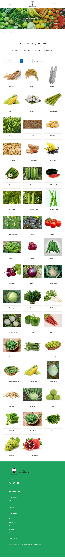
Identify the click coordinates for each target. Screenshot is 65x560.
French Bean (13, 357)
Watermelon (54, 185)
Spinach (11, 430)
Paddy (32, 86)
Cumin (32, 135)
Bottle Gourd (34, 209)
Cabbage (12, 308)
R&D (10, 500)
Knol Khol (33, 406)
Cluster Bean (54, 357)
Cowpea (11, 406)
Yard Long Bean (14, 381)
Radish (52, 308)
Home (4, 32)
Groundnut (33, 160)
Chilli (10, 258)
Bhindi (11, 185)
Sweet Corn (33, 381)
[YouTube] (18, 483)
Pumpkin (32, 234)
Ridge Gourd (54, 209)
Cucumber (33, 185)
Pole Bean (33, 430)
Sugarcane (53, 111)
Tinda (52, 406)
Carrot (52, 332)
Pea (51, 258)
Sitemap (11, 507)
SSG (10, 135)
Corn (10, 111)
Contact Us (12, 529)
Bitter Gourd (13, 209)
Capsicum (33, 332)
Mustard (53, 160)
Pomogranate (34, 455)
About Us (11, 504)
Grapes (11, 455)
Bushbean (33, 357)
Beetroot (12, 283)
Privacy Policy (13, 532)
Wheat (11, 86)
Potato (52, 135)
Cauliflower (54, 283)
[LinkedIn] (14, 483)
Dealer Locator (13, 519)
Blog (10, 526)
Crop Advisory (13, 497)
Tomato (52, 234)
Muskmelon (13, 332)
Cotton (32, 111)
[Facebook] (10, 483)
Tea (51, 430)
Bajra (52, 86)
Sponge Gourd (13, 234)
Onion (32, 258)
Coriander (33, 308)
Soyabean (12, 160)
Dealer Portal (12, 522)
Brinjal (32, 283)
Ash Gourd (53, 381)
